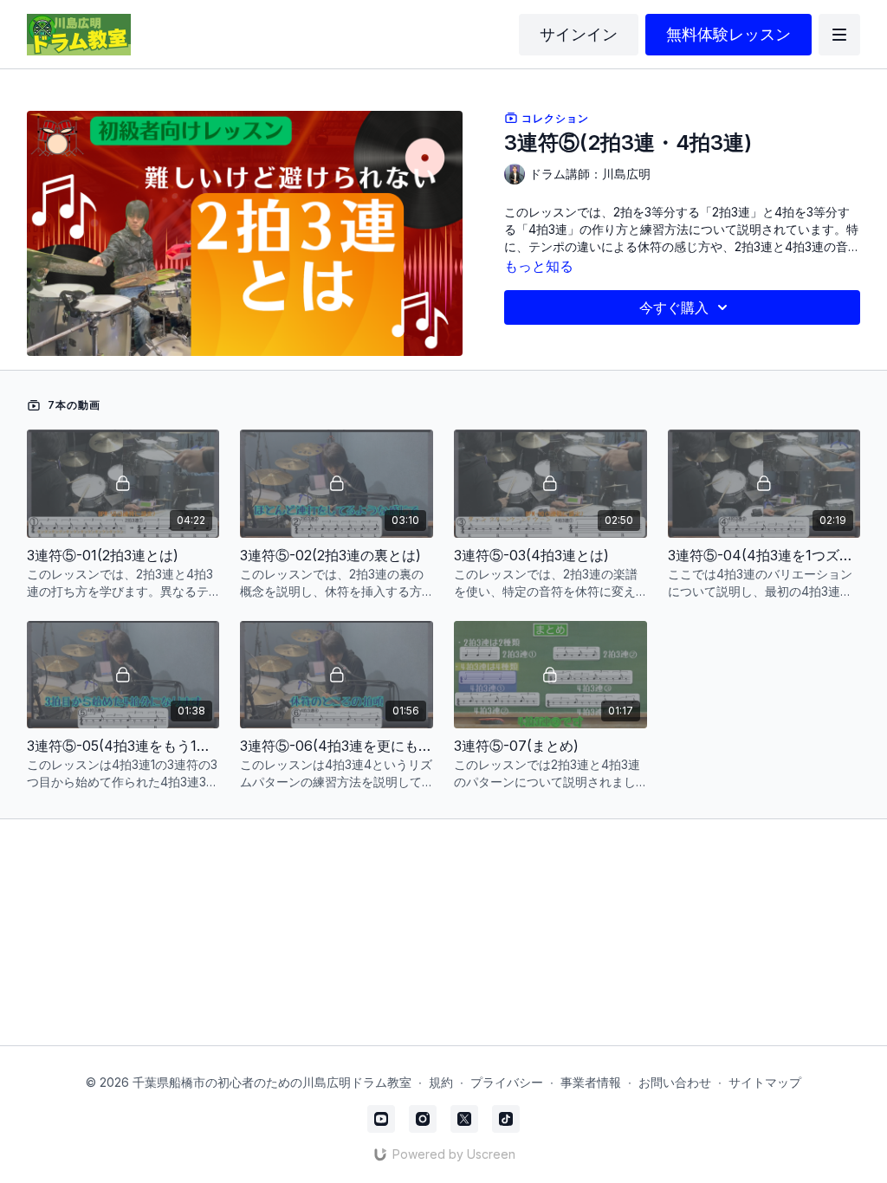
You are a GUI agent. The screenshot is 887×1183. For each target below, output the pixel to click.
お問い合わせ (674, 1082)
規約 (441, 1082)
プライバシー (506, 1082)
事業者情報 (590, 1082)
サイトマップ (764, 1082)
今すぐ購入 (674, 307)
